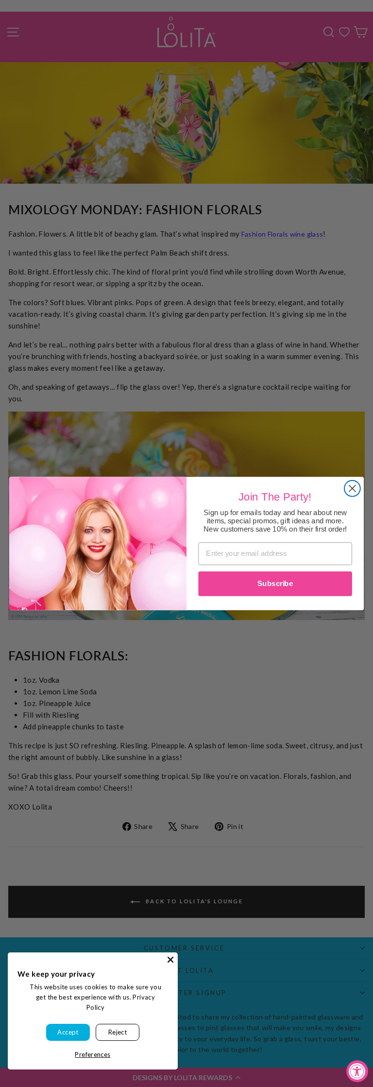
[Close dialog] (352, 489)
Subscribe (275, 583)
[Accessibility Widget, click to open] (357, 1071)
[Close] (170, 960)
